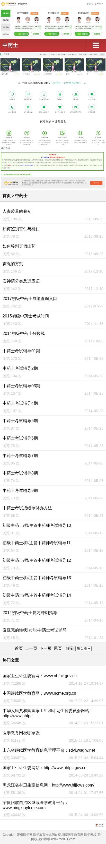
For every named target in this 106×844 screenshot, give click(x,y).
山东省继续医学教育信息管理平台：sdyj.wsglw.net (49, 750)
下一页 (45, 648)
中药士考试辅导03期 (21, 386)
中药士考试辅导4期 (20, 403)
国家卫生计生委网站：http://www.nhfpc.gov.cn (44, 767)
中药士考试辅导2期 (20, 368)
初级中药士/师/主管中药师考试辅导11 (36, 543)
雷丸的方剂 (13, 263)
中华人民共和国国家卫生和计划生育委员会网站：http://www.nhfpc (48, 713)
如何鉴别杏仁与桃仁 (21, 229)
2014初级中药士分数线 (24, 333)
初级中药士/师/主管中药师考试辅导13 (37, 578)
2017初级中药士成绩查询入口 (30, 298)
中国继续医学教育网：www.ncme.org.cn (39, 693)
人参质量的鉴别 (17, 211)
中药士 (10, 45)
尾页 (58, 648)
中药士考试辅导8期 (20, 473)
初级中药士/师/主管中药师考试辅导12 (37, 560)
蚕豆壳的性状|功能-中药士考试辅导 (35, 630)
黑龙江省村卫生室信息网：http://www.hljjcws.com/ (48, 785)
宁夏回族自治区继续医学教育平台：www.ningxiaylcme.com (35, 805)
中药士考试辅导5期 (20, 421)
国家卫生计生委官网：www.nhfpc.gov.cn (40, 676)
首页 (7, 195)
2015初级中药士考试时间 (26, 316)
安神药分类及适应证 (21, 281)
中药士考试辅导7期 (20, 455)
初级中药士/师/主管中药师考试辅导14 (37, 595)
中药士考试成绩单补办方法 (27, 508)
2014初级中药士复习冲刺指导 (30, 612)
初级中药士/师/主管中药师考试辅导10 (37, 525)
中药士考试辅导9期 (20, 490)
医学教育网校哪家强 (21, 733)
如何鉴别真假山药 (19, 246)
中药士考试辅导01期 (21, 351)
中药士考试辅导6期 (20, 438)
